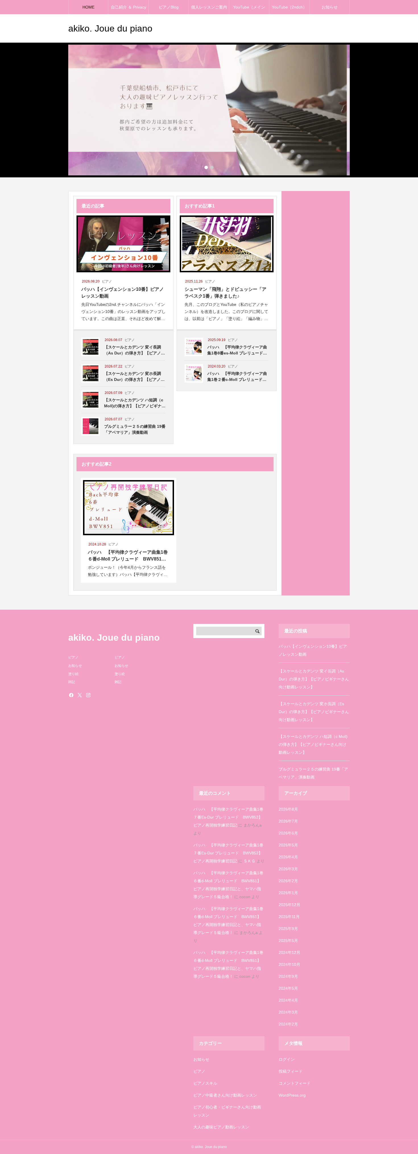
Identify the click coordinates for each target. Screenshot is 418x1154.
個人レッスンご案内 (209, 7)
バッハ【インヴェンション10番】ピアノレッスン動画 (313, 650)
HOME (88, 7)
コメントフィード (295, 1083)
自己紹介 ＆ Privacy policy (128, 9)
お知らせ (330, 7)
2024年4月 (288, 1000)
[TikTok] (97, 695)
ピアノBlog (169, 7)
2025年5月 (288, 940)
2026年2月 (288, 881)
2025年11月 (289, 916)
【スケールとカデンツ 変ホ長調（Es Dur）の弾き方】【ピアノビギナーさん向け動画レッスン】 (314, 711)
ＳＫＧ (249, 861)
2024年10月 (289, 964)
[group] (209, 110)
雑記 (71, 682)
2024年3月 (288, 1012)
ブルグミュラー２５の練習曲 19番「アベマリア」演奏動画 (313, 773)
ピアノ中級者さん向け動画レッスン (225, 1095)
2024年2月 (288, 1024)
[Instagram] (88, 695)
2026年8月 (288, 809)
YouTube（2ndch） (289, 7)
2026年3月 (288, 869)
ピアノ (199, 1071)
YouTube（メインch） (249, 9)
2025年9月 (288, 928)
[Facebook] (71, 695)
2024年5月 (288, 988)
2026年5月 (288, 845)
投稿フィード (291, 1071)
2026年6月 (288, 833)
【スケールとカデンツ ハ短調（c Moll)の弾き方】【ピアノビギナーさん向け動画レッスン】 (313, 744)
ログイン (287, 1059)
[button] (206, 167)
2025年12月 (289, 904)
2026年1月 (288, 893)
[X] (79, 695)
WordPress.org (292, 1095)
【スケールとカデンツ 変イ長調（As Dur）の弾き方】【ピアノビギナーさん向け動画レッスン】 (314, 679)
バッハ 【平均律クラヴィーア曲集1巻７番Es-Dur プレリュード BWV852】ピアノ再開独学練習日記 (228, 817)
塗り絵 (73, 674)
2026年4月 (288, 857)
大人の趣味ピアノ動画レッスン (221, 1127)
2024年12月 (289, 952)
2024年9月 (288, 976)
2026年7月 (288, 821)
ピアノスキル (205, 1083)
